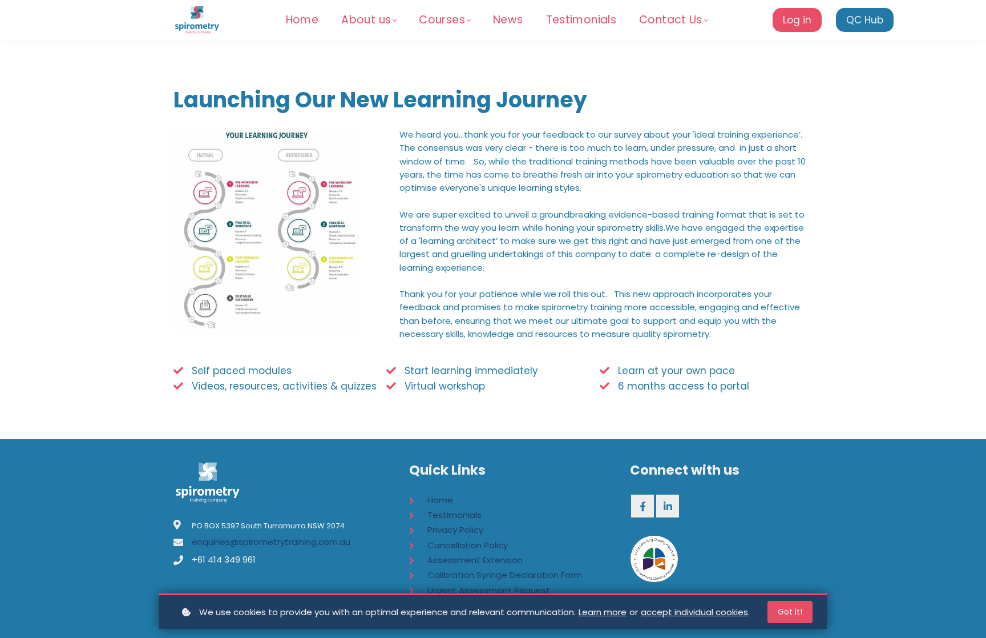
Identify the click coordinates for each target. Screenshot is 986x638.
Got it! (790, 611)
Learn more (603, 612)
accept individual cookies (694, 612)
